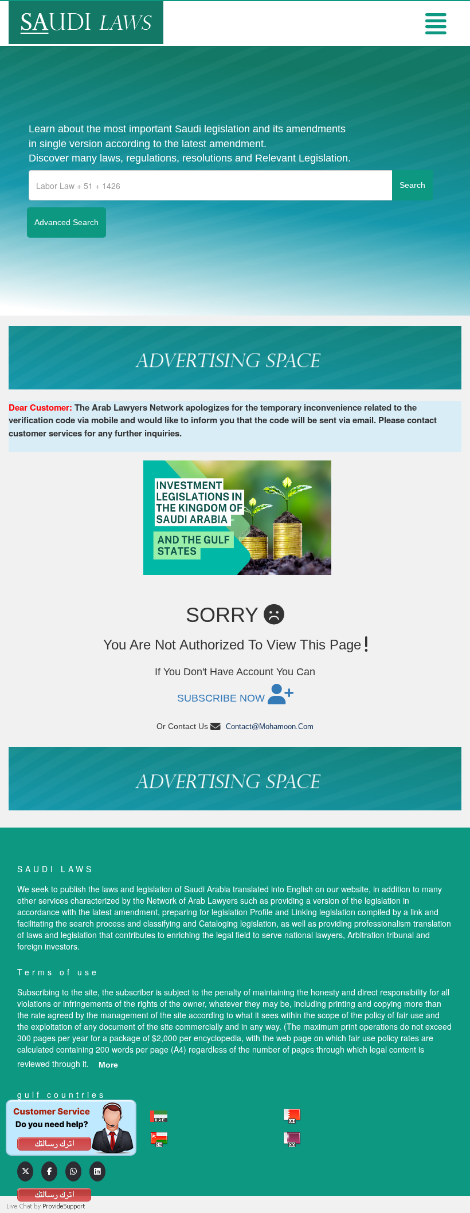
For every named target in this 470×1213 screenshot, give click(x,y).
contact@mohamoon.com (270, 726)
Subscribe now (222, 698)
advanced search (66, 222)
